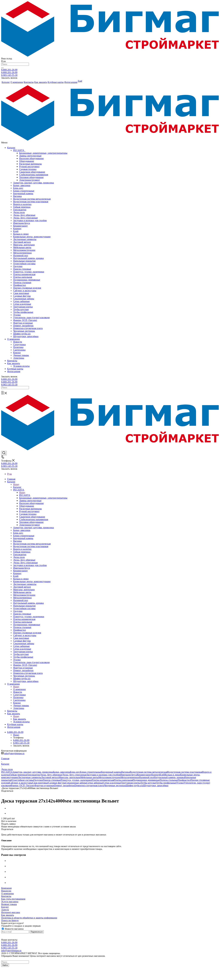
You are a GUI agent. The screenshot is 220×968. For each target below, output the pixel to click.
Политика (18, 347)
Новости (17, 341)
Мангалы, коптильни (24, 244)
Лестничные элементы (24, 239)
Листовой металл (22, 242)
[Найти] (2, 67)
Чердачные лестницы (24, 331)
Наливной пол (20, 255)
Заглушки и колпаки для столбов (30, 220)
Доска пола (19, 212)
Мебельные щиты (22, 247)
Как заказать (13, 363)
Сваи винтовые (21, 293)
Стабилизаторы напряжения (33, 174)
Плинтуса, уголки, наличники (28, 271)
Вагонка (17, 196)
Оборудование (26, 161)
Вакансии (6, 891)
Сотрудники (19, 344)
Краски (17, 352)
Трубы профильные (23, 312)
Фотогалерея (13, 371)
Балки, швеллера (21, 185)
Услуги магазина (9, 901)
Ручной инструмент (29, 166)
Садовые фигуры (22, 296)
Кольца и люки (21, 234)
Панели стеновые (22, 269)
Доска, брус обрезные (24, 215)
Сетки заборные (21, 301)
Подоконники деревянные (26, 279)
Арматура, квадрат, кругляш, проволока (33, 182)
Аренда (5, 909)
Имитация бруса (21, 223)
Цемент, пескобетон (23, 325)
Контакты (12, 360)
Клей (15, 231)
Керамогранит (20, 226)
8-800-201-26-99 (9, 69)
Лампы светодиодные (30, 155)
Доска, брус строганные (25, 217)
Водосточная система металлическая (32, 199)
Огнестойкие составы (24, 263)
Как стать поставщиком (13, 899)
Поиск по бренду (10, 920)
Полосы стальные (22, 282)
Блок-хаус (18, 188)
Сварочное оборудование (32, 172)
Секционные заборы (23, 298)
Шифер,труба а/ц (22, 333)
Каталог (11, 147)
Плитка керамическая (24, 274)
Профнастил (19, 285)
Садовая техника (27, 169)
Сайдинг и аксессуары (24, 290)
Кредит (5, 907)
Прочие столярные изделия (27, 288)
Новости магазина (13, 929)
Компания (6, 888)
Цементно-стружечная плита (28, 328)
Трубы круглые (21, 309)
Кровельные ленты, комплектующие (32, 236)
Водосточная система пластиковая (30, 201)
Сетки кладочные (22, 304)
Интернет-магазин (10, 912)
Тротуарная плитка (23, 306)
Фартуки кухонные (23, 323)
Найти (5, 965)
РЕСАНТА (19, 150)
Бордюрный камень (23, 193)
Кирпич (17, 228)
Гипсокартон (19, 209)
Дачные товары (21, 355)
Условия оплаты (21, 366)
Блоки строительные (23, 190)
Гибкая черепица (21, 207)
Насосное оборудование (31, 158)
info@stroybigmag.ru (14, 753)
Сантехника (19, 350)
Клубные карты (15, 368)
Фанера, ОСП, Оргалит (25, 320)
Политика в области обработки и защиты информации (29, 917)
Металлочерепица (22, 253)
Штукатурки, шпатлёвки (25, 336)
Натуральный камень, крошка (28, 258)
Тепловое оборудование (31, 177)
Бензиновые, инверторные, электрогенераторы (43, 153)
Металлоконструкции (24, 250)
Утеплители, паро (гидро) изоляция (31, 317)
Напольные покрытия (24, 261)
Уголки (17, 315)
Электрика (18, 358)
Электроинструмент (29, 180)
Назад (16, 484)
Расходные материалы (30, 164)
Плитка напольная (22, 277)
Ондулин (17, 266)
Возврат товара (9, 904)
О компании (13, 339)
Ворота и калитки (22, 204)
